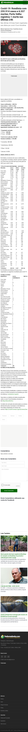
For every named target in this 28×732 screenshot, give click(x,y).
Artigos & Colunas (4, 704)
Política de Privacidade (5, 717)
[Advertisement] (14, 436)
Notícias (12, 415)
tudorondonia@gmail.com (9, 659)
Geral (2, 701)
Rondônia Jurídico (4, 710)
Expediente (3, 720)
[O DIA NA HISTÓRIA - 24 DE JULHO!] (14, 575)
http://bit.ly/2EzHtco (8, 401)
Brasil (3, 419)
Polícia (2, 707)
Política (20, 415)
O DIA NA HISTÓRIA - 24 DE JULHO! (10, 586)
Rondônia (4, 415)
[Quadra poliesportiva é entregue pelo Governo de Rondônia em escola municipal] (14, 604)
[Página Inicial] (7, 2)
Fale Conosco (3, 723)
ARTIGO (2, 584)
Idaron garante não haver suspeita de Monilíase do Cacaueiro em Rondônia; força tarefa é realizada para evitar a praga (13, 555)
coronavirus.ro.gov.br (13, 394)
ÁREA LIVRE (2, 552)
